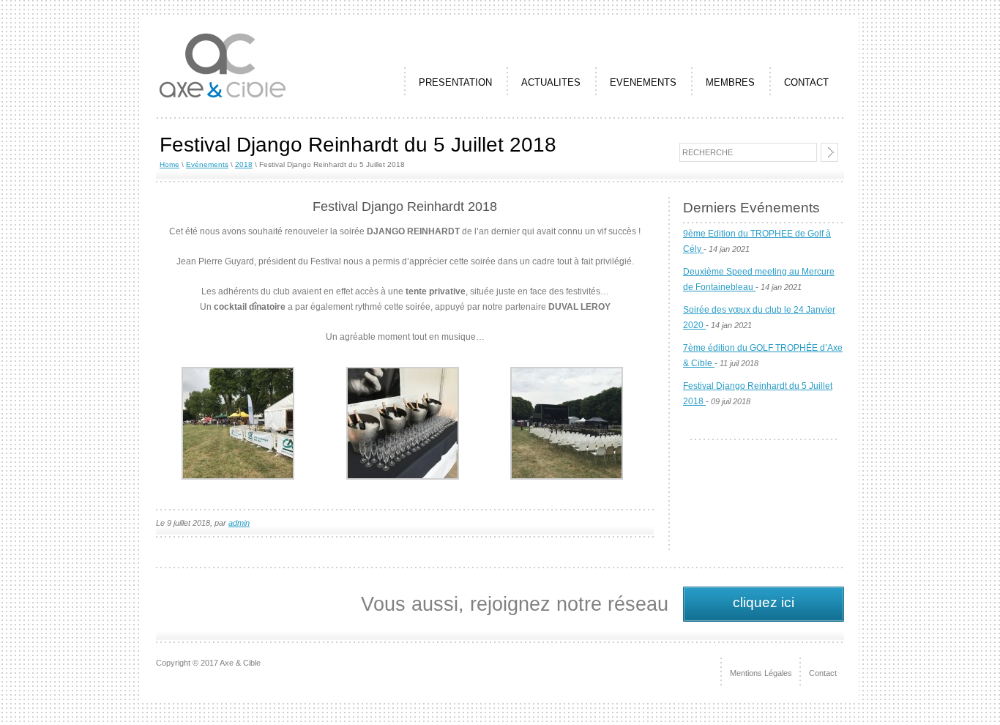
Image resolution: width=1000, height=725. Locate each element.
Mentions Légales (761, 673)
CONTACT (806, 82)
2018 (244, 164)
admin (239, 522)
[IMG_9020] (566, 477)
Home (169, 164)
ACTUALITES (551, 82)
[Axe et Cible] (222, 98)
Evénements (207, 164)
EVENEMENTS (643, 82)
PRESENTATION (455, 82)
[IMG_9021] (402, 477)
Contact (823, 673)
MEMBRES (730, 82)
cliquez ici (763, 602)
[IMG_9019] (238, 477)
